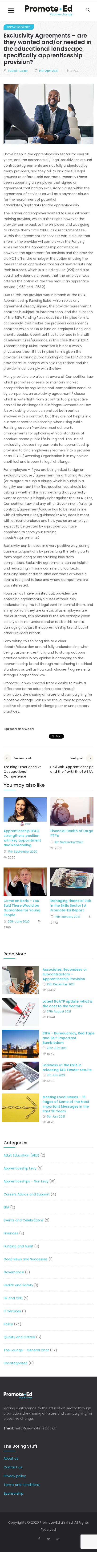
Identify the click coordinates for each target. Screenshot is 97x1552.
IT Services (12, 1311)
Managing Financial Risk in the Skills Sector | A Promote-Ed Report (70, 905)
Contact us (13, 1467)
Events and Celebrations (24, 1220)
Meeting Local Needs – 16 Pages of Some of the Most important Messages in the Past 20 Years (66, 1104)
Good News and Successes (26, 1259)
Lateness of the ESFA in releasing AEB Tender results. (67, 1067)
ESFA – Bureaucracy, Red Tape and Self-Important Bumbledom (68, 1038)
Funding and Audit (18, 1246)
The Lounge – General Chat (26, 1350)
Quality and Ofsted (19, 1337)
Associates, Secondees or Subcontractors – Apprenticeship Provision (65, 974)
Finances (11, 1233)
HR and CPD (13, 1298)
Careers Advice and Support (27, 1194)
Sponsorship (13, 1493)
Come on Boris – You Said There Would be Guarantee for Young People (22, 907)
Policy (8, 1324)
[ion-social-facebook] (39, 1539)
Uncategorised (18, 27)
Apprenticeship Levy (20, 1168)
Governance (14, 1272)
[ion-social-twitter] (48, 1539)
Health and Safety (18, 1285)
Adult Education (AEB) (21, 1155)
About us (11, 1458)
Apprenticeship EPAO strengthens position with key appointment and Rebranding (22, 838)
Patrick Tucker (18, 71)
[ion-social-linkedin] (57, 1539)
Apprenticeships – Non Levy (26, 1181)
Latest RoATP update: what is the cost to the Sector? (68, 1003)
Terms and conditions (22, 1484)
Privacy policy (15, 1476)
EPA (6, 1207)
